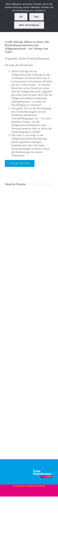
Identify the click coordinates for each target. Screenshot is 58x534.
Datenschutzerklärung (37, 486)
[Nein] (54, 16)
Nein (36, 16)
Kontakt (16, 486)
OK (21, 16)
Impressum (24, 486)
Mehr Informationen (29, 25)
